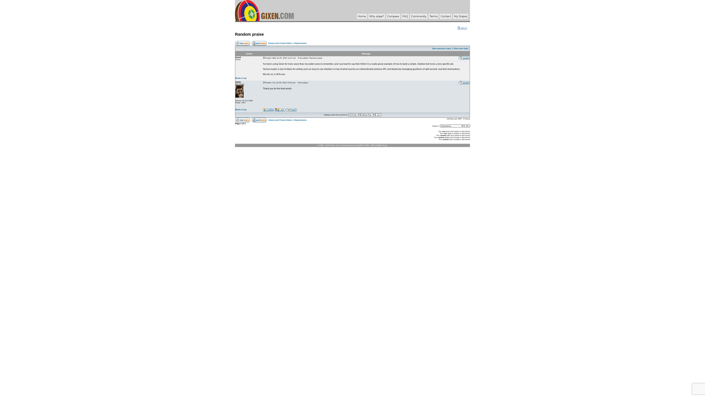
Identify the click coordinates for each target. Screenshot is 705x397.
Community (418, 16)
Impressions (301, 43)
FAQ (405, 16)
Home (362, 16)
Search (463, 28)
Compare (393, 16)
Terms (434, 16)
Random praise (249, 34)
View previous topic (441, 48)
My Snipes (460, 16)
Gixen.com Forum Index (280, 43)
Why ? (376, 16)
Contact (446, 16)
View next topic (461, 48)
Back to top (241, 78)
